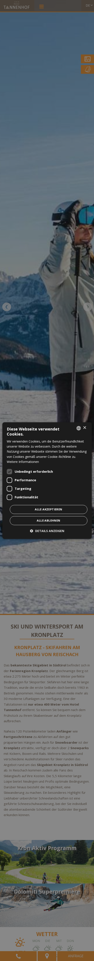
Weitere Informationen (23, 462)
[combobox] (78, 428)
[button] (47, 530)
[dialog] (47, 480)
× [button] (84, 427)
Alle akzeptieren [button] (48, 509)
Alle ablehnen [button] (48, 520)
